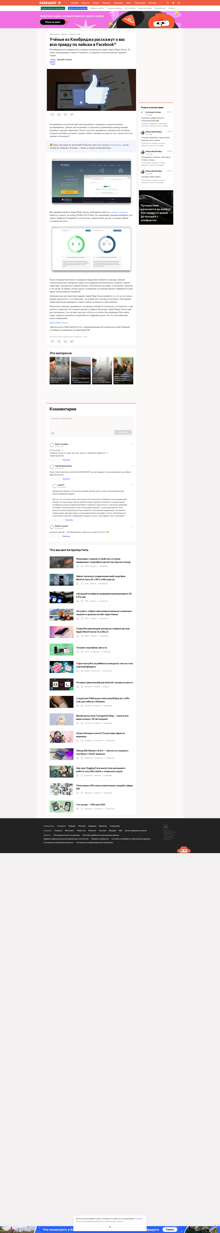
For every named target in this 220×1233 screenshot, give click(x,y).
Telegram (58, 830)
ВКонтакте (69, 830)
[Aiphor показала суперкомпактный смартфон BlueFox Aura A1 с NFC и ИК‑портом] (91, 580)
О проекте (61, 826)
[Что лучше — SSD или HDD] (91, 806)
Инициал (112, 830)
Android (97, 687)
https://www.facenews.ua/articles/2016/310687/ (70, 472)
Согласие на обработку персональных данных (130, 839)
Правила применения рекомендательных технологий (66, 839)
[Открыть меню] (132, 444)
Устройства (103, 566)
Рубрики (72, 826)
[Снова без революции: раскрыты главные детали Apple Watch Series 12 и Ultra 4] (91, 632)
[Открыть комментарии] (81, 566)
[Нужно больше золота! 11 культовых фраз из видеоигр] (91, 736)
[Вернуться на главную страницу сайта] (47, 3)
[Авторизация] (179, 3)
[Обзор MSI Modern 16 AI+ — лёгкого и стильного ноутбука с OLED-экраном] (91, 754)
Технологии (103, 601)
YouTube (102, 830)
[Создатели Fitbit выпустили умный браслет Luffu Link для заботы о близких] (91, 702)
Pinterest (92, 830)
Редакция (92, 826)
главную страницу (118, 212)
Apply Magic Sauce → (60, 322)
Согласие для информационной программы (94, 842)
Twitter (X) (81, 830)
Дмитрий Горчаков (64, 59)
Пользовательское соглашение (66, 835)
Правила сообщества (100, 839)
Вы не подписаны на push (136, 830)
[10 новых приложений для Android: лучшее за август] (91, 684)
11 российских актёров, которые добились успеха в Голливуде (153, 144)
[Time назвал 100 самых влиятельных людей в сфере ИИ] (91, 789)
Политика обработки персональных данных (100, 835)
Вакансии (103, 826)
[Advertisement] (91, 395)
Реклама (116, 382)
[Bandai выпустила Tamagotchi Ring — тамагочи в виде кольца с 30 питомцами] (91, 719)
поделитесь (115, 145)
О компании (115, 826)
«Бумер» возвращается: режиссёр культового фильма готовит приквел (154, 125)
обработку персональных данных (109, 1221)
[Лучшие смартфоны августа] (91, 649)
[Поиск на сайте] (167, 3)
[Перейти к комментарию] (156, 119)
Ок (110, 1227)
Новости (94, 566)
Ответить (66, 460)
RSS (120, 830)
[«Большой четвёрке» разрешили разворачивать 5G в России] (91, 597)
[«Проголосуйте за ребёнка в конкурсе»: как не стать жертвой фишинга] (91, 667)
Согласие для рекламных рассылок (58, 842)
